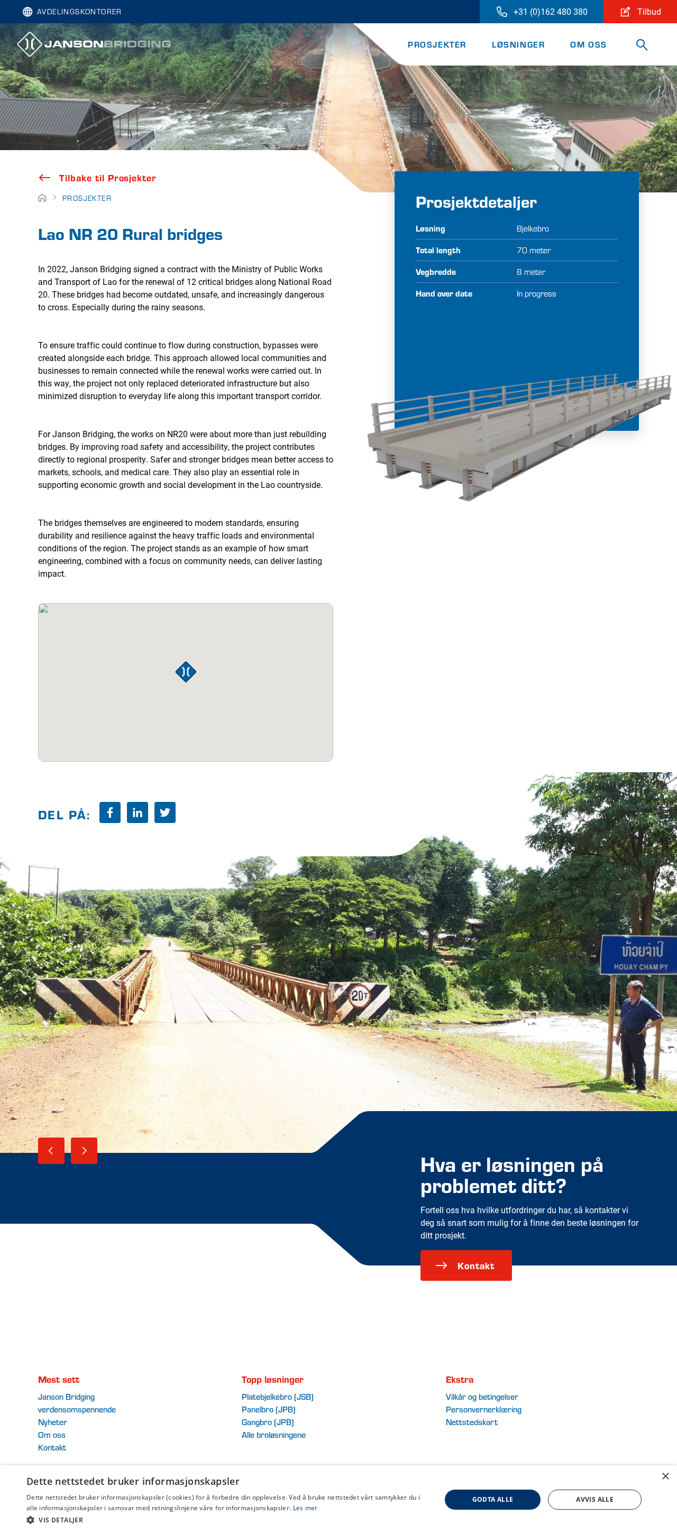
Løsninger (518, 44)
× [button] (665, 1477)
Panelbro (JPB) (269, 1409)
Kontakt (476, 1265)
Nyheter (52, 1421)
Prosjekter (437, 44)
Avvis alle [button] (595, 1499)
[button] (227, 1519)
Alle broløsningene (274, 1434)
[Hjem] (42, 198)
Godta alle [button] (493, 1499)
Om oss (588, 44)
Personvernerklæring (484, 1409)
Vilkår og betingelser (482, 1396)
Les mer (305, 1507)
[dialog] (338, 1499)
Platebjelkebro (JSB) (278, 1396)
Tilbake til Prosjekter (108, 177)
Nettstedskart (472, 1421)
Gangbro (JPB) (268, 1421)
